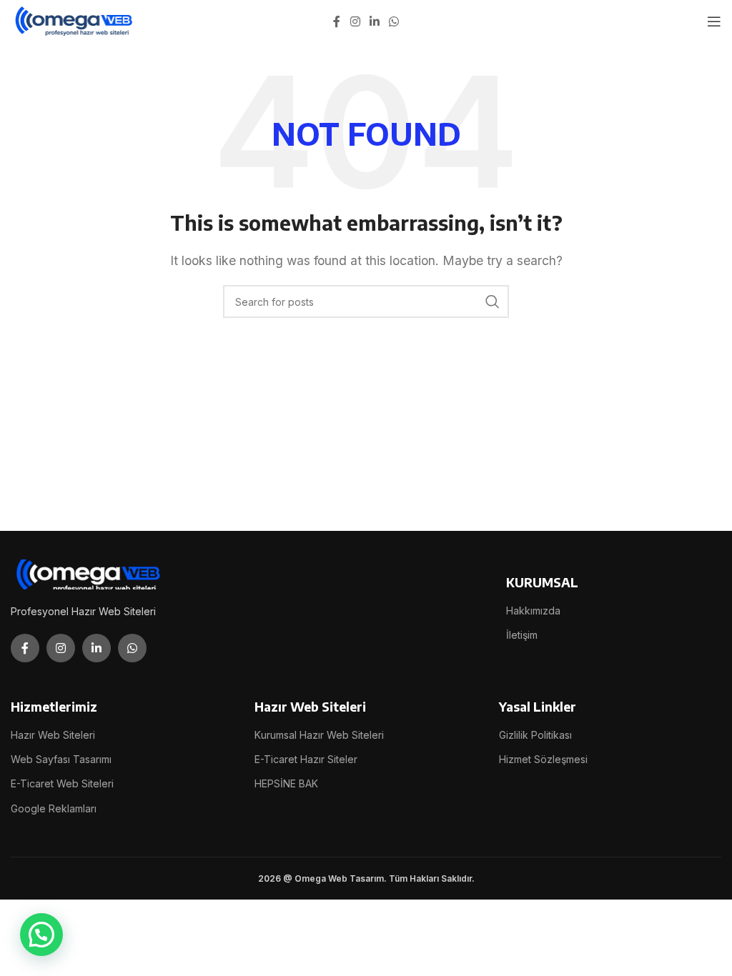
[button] (41, 934)
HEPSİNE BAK (286, 783)
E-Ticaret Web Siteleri (62, 783)
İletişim (522, 635)
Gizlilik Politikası (535, 735)
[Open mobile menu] (714, 21)
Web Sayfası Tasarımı (61, 759)
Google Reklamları (54, 808)
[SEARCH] (492, 301)
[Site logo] (75, 20)
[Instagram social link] (355, 21)
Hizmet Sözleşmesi (543, 759)
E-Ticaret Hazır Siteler (305, 759)
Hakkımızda (533, 610)
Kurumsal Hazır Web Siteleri (319, 735)
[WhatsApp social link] (394, 21)
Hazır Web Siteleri (53, 735)
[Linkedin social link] (374, 21)
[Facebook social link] (336, 21)
